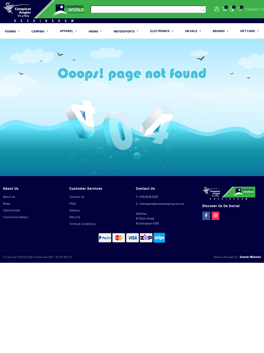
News (6, 203)
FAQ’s (72, 203)
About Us (9, 196)
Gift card (247, 31)
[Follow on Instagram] (215, 216)
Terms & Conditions (82, 223)
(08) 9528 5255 (149, 196)
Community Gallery (15, 217)
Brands (219, 31)
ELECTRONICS (160, 31)
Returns (74, 217)
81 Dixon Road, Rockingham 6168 (147, 220)
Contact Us (76, 196)
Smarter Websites (250, 257)
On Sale (191, 31)
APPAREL (66, 31)
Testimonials (11, 210)
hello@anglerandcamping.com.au (162, 203)
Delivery (74, 210)
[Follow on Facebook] (206, 216)
